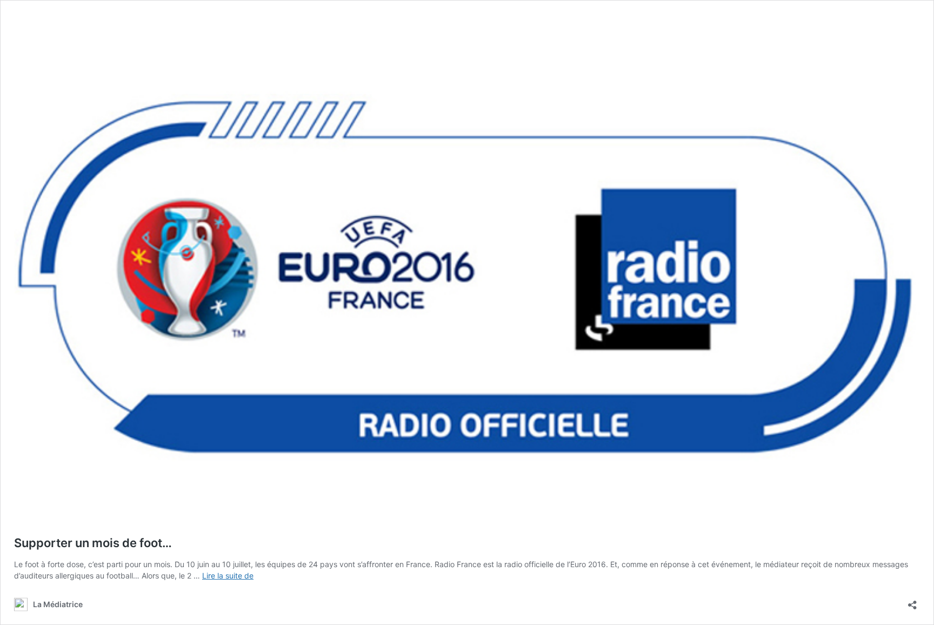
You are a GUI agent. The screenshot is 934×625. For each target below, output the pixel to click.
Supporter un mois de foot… (93, 543)
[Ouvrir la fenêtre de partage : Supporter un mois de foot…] (912, 601)
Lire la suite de (227, 575)
